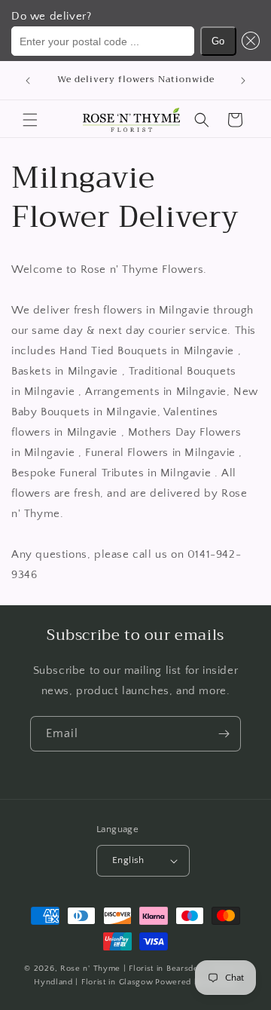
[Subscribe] (223, 733)
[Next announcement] (243, 80)
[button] (248, 41)
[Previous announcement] (27, 80)
